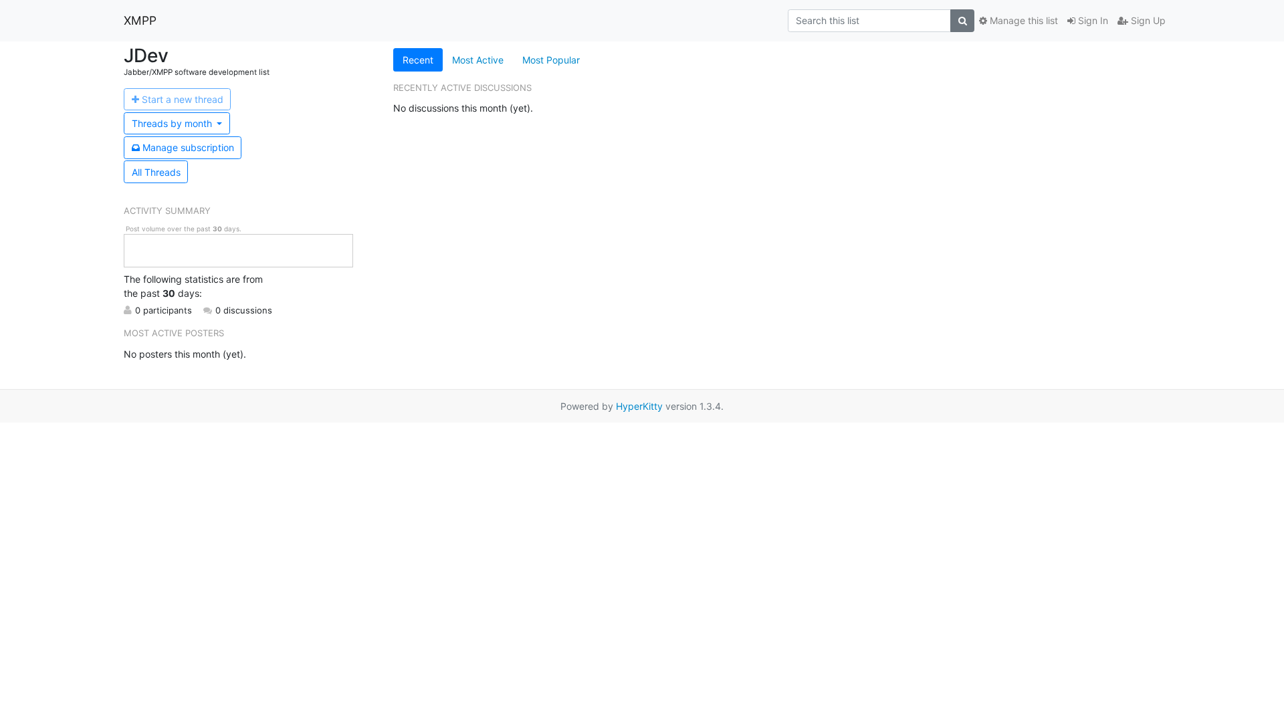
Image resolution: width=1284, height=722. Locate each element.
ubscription (188, 147)
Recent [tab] (418, 60)
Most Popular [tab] (551, 60)
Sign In (1091, 20)
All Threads (156, 172)
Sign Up (1147, 20)
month (173, 123)
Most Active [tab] (478, 60)
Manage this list (1022, 20)
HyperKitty (639, 406)
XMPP (140, 20)
